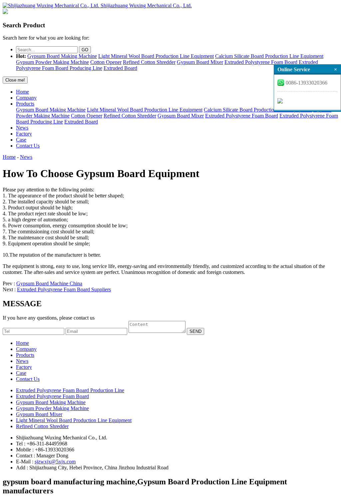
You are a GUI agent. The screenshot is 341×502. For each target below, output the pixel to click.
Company (26, 98)
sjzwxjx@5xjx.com (55, 461)
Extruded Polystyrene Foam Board (260, 62)
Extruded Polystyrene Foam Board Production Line (70, 390)
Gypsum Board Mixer (200, 62)
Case (21, 139)
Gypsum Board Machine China (49, 283)
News (22, 127)
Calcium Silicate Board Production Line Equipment (269, 56)
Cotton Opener (106, 62)
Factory (24, 133)
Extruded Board (120, 68)
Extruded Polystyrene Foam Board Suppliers (64, 289)
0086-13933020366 (306, 83)
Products (25, 104)
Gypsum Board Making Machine (62, 56)
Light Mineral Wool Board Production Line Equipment (156, 56)
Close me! (15, 80)
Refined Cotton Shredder (149, 62)
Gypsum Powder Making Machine (52, 62)
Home (22, 92)
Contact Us (28, 145)
